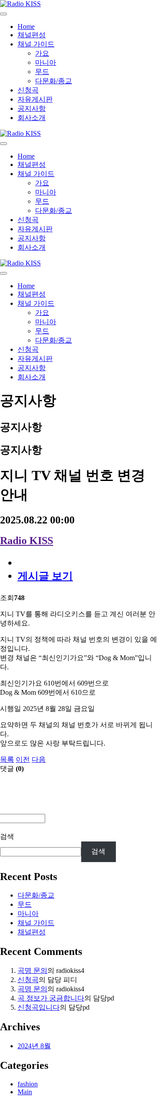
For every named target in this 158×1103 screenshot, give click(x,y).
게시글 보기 (45, 576)
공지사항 (32, 108)
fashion (28, 1084)
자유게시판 (35, 99)
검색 (7, 836)
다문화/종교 (53, 81)
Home (26, 26)
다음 (39, 759)
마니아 (45, 62)
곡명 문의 (32, 970)
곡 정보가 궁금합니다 (51, 998)
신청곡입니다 (39, 1007)
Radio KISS (26, 540)
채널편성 (32, 35)
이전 (23, 759)
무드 (42, 71)
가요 (42, 53)
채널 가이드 (36, 44)
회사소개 (32, 117)
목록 (7, 759)
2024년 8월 (34, 1046)
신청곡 (28, 90)
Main (25, 1092)
